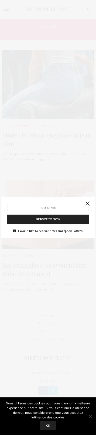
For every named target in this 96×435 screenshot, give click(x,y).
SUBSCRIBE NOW (48, 219)
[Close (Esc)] (87, 204)
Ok (48, 425)
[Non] (90, 416)
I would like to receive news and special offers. (50, 231)
